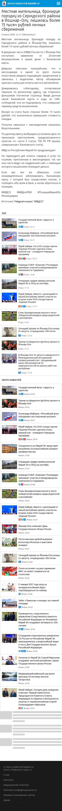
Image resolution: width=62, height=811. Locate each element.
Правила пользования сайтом (19, 795)
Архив (7, 800)
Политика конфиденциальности (20, 790)
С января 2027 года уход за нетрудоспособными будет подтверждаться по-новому (33, 587)
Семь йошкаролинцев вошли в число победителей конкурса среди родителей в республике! (38, 315)
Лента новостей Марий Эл (17, 805)
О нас (6, 774)
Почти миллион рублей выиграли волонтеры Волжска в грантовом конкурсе (35, 542)
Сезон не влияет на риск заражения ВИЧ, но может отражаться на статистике (37, 571)
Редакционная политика (16, 784)
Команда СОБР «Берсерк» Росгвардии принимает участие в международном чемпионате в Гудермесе (38, 267)
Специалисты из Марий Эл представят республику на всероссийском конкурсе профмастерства (38, 449)
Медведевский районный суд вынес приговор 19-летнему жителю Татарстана (37, 676)
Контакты (9, 779)
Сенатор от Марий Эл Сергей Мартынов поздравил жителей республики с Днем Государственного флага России (39, 660)
